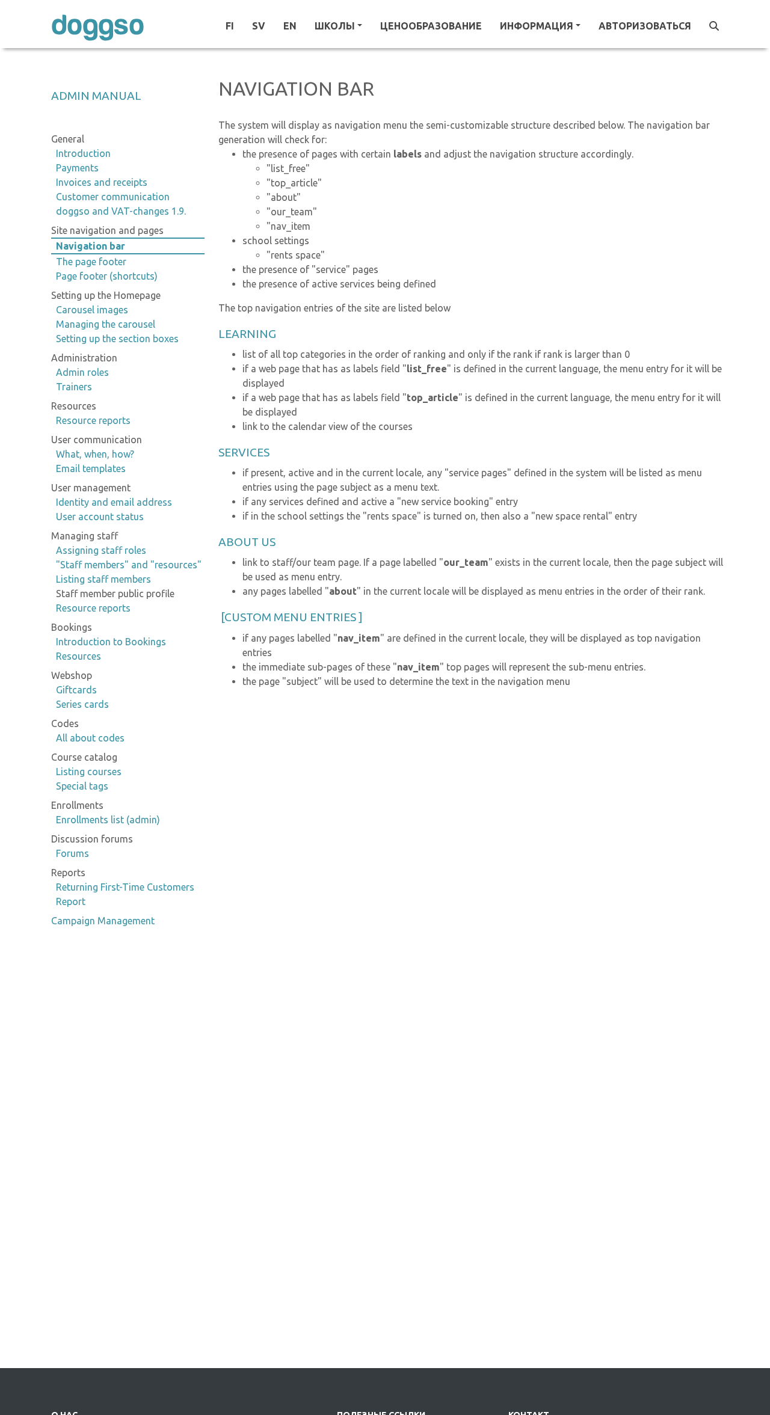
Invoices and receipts (101, 182)
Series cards (82, 704)
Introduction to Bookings (111, 641)
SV (258, 25)
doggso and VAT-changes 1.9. (121, 211)
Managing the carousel (105, 324)
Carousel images (92, 309)
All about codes (90, 737)
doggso (97, 25)
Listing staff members (103, 579)
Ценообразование (431, 25)
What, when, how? (95, 454)
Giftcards (76, 689)
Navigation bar (90, 246)
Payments (77, 167)
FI (230, 25)
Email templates (91, 468)
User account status (100, 516)
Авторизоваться (645, 25)
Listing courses (89, 771)
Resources (78, 656)
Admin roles (82, 372)
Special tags (82, 786)
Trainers (74, 386)
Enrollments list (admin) (108, 819)
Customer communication (113, 196)
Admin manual (96, 95)
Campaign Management (103, 920)
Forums (72, 853)
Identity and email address (114, 502)
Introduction (83, 153)
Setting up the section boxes (117, 338)
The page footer (91, 261)
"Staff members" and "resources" (129, 564)
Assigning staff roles (101, 550)
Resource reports (93, 420)
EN (290, 25)
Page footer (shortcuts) (107, 276)
